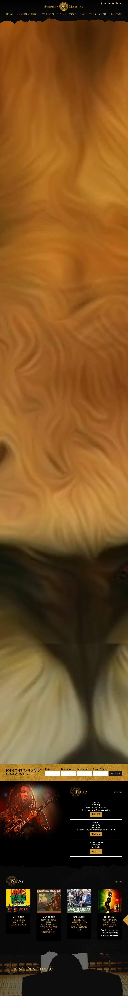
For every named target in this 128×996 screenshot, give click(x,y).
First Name (66, 769)
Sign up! (115, 774)
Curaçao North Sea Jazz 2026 (96, 810)
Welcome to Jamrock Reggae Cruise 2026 (96, 830)
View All (118, 792)
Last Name (82, 769)
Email (47, 769)
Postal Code (98, 769)
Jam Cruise (96, 847)
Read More (40, 934)
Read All (118, 881)
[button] (125, 920)
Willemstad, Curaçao (96, 808)
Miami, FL (96, 827)
